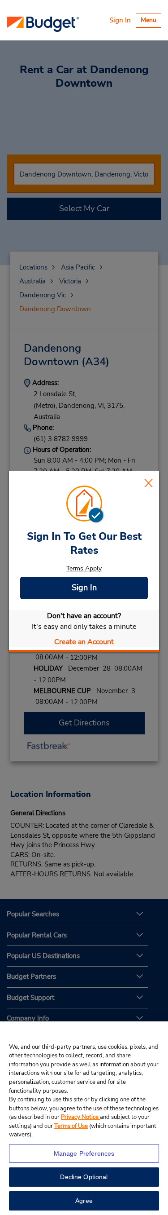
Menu (150, 21)
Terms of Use (71, 1126)
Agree (84, 1200)
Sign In (120, 20)
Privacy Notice (80, 1117)
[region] (84, 1118)
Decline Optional (84, 1176)
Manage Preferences (84, 1153)
